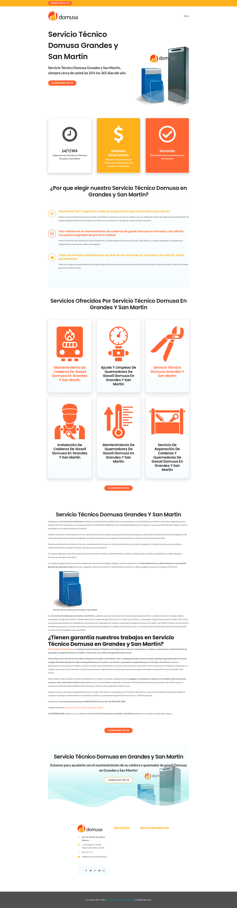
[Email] (103, 870)
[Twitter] (90, 870)
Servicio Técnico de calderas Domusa (120, 900)
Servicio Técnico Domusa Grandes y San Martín (167, 371)
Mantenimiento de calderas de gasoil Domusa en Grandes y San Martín (69, 373)
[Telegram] (99, 870)
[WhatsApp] (95, 870)
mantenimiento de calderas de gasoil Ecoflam (84, 707)
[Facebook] (86, 870)
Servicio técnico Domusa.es (60, 649)
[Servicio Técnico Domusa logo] (63, 12)
